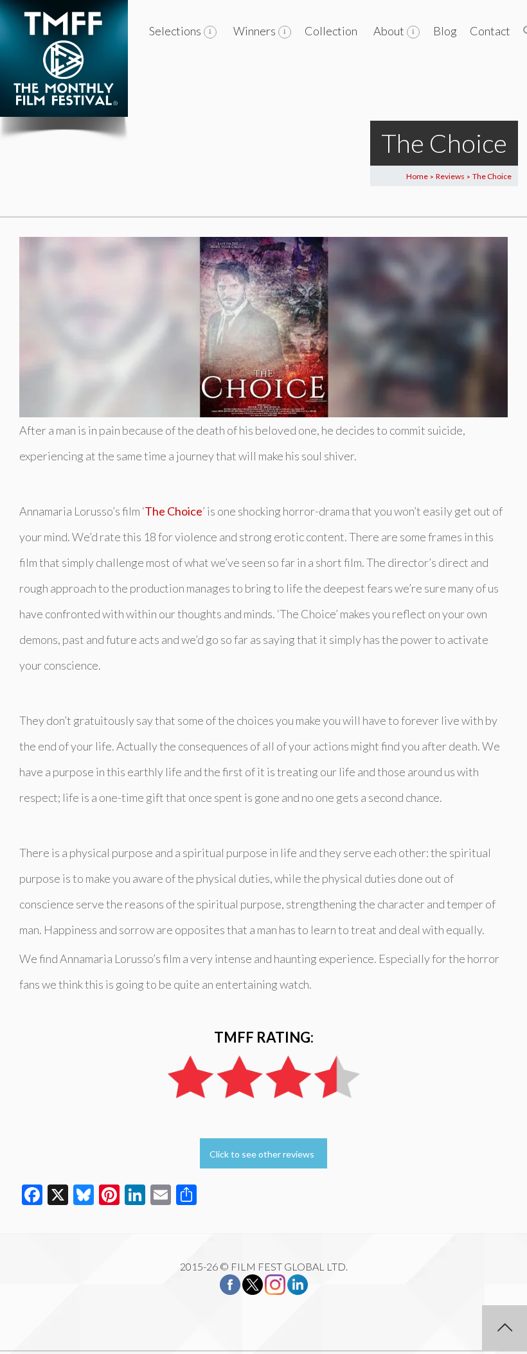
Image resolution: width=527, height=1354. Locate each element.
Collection (331, 31)
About (388, 31)
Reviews (450, 176)
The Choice (173, 511)
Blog (445, 31)
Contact (490, 31)
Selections (175, 31)
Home (417, 176)
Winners (254, 31)
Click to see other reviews (262, 1154)
